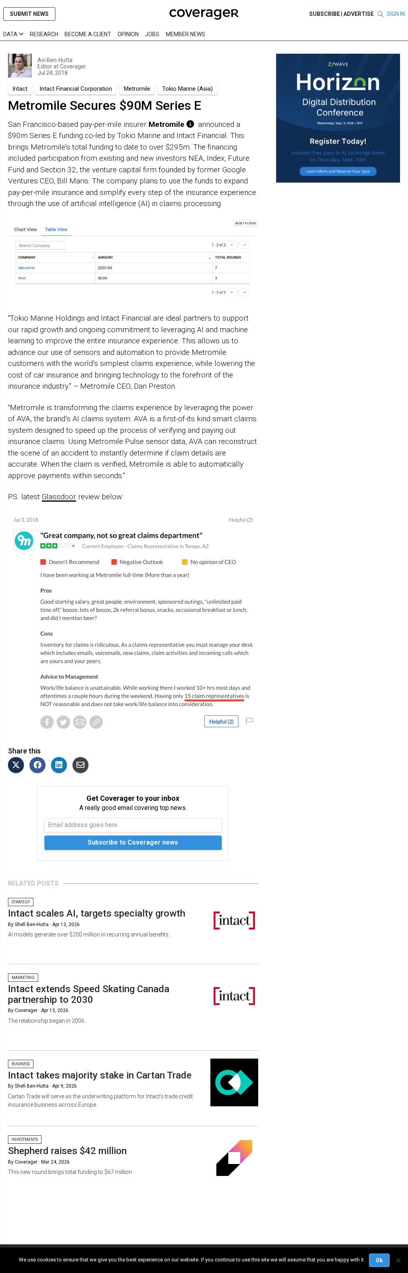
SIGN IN (396, 14)
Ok (379, 1260)
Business (21, 1064)
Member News (185, 34)
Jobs (152, 34)
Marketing (23, 977)
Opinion (128, 34)
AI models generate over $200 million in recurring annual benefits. (89, 934)
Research (44, 34)
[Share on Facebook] (39, 765)
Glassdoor (59, 496)
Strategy (21, 902)
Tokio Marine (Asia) (187, 88)
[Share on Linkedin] (61, 765)
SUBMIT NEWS (29, 14)
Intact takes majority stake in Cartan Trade (100, 1075)
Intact (19, 88)
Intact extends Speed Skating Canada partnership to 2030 (88, 994)
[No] (398, 1260)
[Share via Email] (82, 765)
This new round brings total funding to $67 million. (70, 1172)
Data (11, 34)
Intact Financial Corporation (75, 88)
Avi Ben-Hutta (55, 60)
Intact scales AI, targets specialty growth (96, 913)
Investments (25, 1139)
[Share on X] (18, 765)
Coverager (72, 66)
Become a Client (88, 34)
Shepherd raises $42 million (67, 1150)
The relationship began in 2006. (47, 1021)
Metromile (137, 88)
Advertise (358, 14)
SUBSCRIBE (324, 14)
